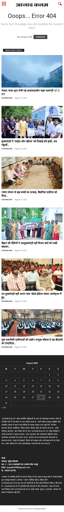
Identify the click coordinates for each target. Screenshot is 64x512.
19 (24, 392)
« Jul (3, 407)
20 (33, 392)
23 (58, 392)
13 (33, 386)
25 (15, 397)
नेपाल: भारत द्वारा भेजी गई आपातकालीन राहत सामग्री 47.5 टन (30, 92)
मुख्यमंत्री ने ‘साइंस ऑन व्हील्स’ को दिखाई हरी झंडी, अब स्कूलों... (29, 143)
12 (24, 386)
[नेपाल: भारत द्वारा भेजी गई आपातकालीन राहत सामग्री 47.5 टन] (32, 71)
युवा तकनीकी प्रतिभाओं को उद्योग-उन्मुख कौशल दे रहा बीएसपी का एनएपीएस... (32, 341)
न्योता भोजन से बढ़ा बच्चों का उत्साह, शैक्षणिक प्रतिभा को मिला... (29, 194)
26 (24, 397)
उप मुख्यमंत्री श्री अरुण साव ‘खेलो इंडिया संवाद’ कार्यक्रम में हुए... (31, 295)
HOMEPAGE (40, 37)
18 (15, 392)
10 (6, 386)
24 (6, 397)
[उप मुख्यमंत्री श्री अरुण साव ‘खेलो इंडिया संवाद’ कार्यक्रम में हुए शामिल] (32, 274)
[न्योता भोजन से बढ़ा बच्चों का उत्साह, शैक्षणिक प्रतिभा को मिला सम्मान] (32, 173)
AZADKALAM (6, 98)
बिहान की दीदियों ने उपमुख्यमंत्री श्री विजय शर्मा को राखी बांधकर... (29, 245)
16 (58, 386)
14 (41, 386)
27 (33, 397)
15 (50, 386)
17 (6, 392)
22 (50, 392)
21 (41, 392)
